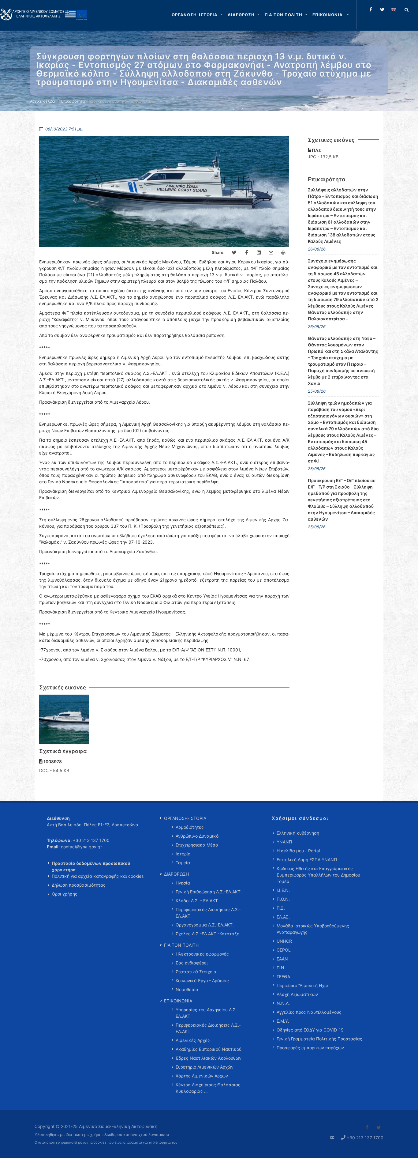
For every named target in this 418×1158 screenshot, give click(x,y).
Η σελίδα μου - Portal (298, 850)
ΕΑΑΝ (282, 958)
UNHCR (284, 941)
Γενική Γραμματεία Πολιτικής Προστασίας (319, 1038)
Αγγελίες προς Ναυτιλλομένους (309, 1012)
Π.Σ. (281, 908)
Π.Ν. (281, 967)
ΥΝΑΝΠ (284, 841)
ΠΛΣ (316, 150)
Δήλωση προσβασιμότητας (79, 885)
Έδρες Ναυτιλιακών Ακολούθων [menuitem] (208, 1058)
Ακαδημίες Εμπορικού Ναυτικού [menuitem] (208, 1049)
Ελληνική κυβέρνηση (298, 832)
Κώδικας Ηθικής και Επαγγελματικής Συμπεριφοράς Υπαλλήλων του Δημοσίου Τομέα (318, 875)
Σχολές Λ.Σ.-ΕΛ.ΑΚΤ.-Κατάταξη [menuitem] (207, 933)
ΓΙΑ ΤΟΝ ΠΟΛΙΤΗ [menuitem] (181, 945)
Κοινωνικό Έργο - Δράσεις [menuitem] (202, 980)
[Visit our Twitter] (378, 1127)
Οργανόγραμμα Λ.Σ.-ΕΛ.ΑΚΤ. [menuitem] (205, 924)
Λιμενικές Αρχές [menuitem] (193, 1040)
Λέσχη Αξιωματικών (297, 994)
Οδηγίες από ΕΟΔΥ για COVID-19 (310, 1029)
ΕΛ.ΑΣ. (283, 916)
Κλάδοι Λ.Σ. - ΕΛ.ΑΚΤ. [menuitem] (197, 900)
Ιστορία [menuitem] (183, 853)
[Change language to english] (393, 9)
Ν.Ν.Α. (283, 1003)
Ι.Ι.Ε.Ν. (283, 890)
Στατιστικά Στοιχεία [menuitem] (196, 971)
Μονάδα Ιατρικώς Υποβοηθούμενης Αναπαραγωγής (313, 929)
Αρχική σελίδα (42, 101)
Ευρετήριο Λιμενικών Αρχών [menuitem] (204, 1066)
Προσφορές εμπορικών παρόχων (310, 1047)
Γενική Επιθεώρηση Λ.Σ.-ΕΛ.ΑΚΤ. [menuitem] (209, 891)
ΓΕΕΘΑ (283, 976)
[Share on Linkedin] (259, 253)
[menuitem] (331, 14)
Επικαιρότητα (73, 101)
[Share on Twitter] (234, 253)
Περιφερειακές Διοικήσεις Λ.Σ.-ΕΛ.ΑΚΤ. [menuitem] (208, 912)
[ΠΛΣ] (64, 720)
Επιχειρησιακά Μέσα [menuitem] (197, 844)
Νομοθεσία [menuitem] (187, 989)
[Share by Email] (271, 253)
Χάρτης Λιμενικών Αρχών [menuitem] (202, 1075)
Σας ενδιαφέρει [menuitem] (192, 962)
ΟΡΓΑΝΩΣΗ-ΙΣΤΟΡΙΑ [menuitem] (185, 818)
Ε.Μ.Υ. (283, 1021)
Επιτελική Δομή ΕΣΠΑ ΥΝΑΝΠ (307, 859)
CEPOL (284, 949)
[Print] (283, 253)
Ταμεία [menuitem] (183, 862)
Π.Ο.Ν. (283, 899)
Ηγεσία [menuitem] (183, 882)
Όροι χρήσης (64, 893)
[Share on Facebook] (247, 253)
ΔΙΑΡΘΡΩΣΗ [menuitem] (176, 874)
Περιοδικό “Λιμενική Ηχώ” (303, 985)
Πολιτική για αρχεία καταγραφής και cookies (98, 876)
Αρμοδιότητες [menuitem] (190, 827)
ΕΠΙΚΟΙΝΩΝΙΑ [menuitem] (178, 1000)
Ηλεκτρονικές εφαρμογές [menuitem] (202, 953)
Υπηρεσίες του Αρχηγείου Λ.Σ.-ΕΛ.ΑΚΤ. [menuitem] (207, 1013)
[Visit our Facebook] (367, 1127)
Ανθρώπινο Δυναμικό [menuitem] (197, 836)
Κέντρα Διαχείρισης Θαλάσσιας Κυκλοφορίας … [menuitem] (208, 1088)
